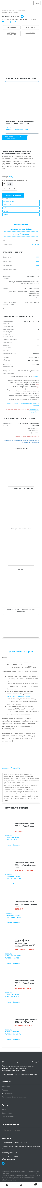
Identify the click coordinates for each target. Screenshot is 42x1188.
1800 (37, 261)
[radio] (4, 184)
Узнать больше (13, 845)
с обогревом (30, 33)
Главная (13, 27)
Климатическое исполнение (14, 181)
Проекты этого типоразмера (22, 78)
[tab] (21, 223)
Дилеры (5, 1090)
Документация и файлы (21, 229)
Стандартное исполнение (11, 33)
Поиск (21, 1185)
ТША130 (5, 214)
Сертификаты (7, 1113)
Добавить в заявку (13, 195)
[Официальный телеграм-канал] (21, 16)
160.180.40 (35, 244)
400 (37, 265)
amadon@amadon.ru (11, 22)
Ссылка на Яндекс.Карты (12, 768)
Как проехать (8, 1093)
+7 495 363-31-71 (21, 1142)
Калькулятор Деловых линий (18, 696)
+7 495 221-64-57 (10, 17)
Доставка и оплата (8, 1116)
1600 (37, 257)
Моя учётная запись (7, 1185)
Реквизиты (6, 1086)
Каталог (5, 1109)
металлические (8, 201)
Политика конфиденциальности (14, 1097)
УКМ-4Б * (35, 376)
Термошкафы (30, 27)
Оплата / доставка (21, 234)
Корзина (32, 1183)
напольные (7, 205)
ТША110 (5, 211)
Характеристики (21, 224)
